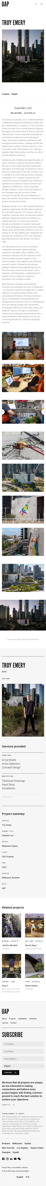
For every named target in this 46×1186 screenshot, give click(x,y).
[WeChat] (19, 1159)
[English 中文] (23, 1066)
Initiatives (33, 1019)
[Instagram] (7, 1159)
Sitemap (24, 1167)
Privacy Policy (6, 1167)
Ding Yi (5, 986)
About (4, 1019)
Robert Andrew (31, 986)
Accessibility (16, 1167)
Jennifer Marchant (9, 945)
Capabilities (22, 1019)
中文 (28, 1177)
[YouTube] (15, 1159)
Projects (12, 1019)
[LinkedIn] (11, 1159)
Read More (6, 679)
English (20, 1177)
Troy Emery (13, 665)
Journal (5, 1023)
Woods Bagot (31, 945)
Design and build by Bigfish (20, 1171)
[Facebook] (3, 1159)
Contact (13, 1023)
